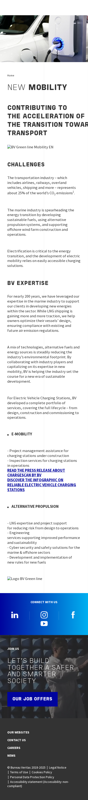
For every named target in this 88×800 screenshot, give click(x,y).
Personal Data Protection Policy (32, 777)
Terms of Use (19, 772)
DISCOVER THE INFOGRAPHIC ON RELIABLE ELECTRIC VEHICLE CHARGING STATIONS (41, 485)
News (11, 755)
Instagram (44, 614)
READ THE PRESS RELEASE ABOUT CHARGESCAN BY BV (36, 473)
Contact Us (16, 740)
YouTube (44, 623)
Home (10, 75)
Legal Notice (57, 767)
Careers (13, 748)
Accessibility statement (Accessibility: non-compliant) (38, 784)
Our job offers (32, 699)
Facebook (73, 614)
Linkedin (14, 614)
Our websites (18, 732)
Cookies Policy (42, 772)
